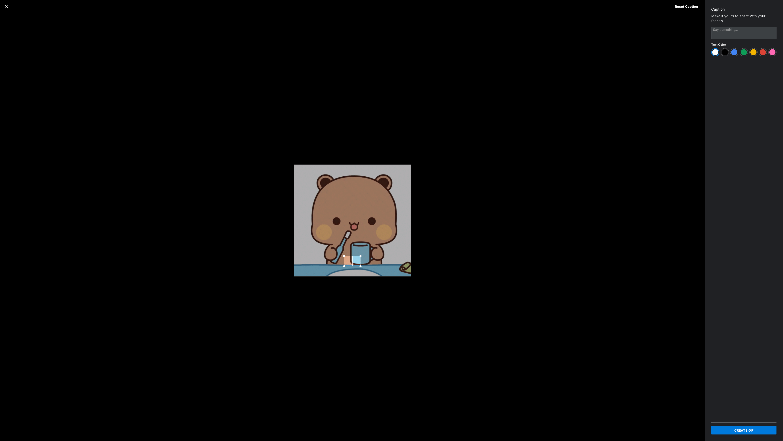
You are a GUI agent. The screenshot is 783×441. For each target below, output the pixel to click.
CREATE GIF (743, 430)
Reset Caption (686, 6)
